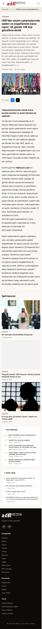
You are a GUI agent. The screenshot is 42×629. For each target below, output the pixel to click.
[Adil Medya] (16, 3)
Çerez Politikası (7, 610)
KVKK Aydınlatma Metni (10, 607)
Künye (4, 586)
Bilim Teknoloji (7, 569)
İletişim (4, 589)
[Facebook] (4, 526)
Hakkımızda (6, 582)
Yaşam (4, 545)
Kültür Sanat (6, 565)
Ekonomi (5, 555)
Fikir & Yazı (5, 572)
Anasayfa (5, 9)
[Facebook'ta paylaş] (13, 100)
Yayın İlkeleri (6, 593)
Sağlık (4, 562)
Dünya (4, 541)
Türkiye (4, 548)
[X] (9, 526)
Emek (4, 558)
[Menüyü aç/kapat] (3, 3)
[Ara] (38, 3)
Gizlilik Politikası (7, 603)
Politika (4, 552)
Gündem (5, 17)
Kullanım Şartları (7, 613)
